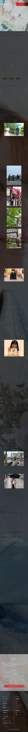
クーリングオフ (6, 714)
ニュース (5, 696)
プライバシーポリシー (7, 720)
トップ (2, 32)
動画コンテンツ (6, 707)
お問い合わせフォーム (14, 686)
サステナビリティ (18, 705)
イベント (5, 700)
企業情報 (17, 698)
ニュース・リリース (7, 32)
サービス (17, 696)
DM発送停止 (14, 670)
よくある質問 (14, 674)
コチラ (11, 65)
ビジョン (17, 700)
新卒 (16, 712)
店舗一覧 (5, 703)
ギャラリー (5, 698)
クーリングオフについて (14, 678)
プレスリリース (18, 707)
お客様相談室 (20, 4)
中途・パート (17, 714)
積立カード (5, 718)
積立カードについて (14, 682)
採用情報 (17, 710)
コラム (4, 705)
